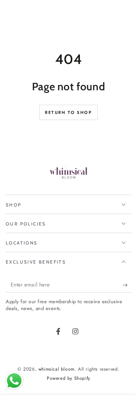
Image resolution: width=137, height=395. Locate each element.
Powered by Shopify (68, 378)
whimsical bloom (56, 369)
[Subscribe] (127, 285)
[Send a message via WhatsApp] (14, 380)
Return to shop (68, 112)
